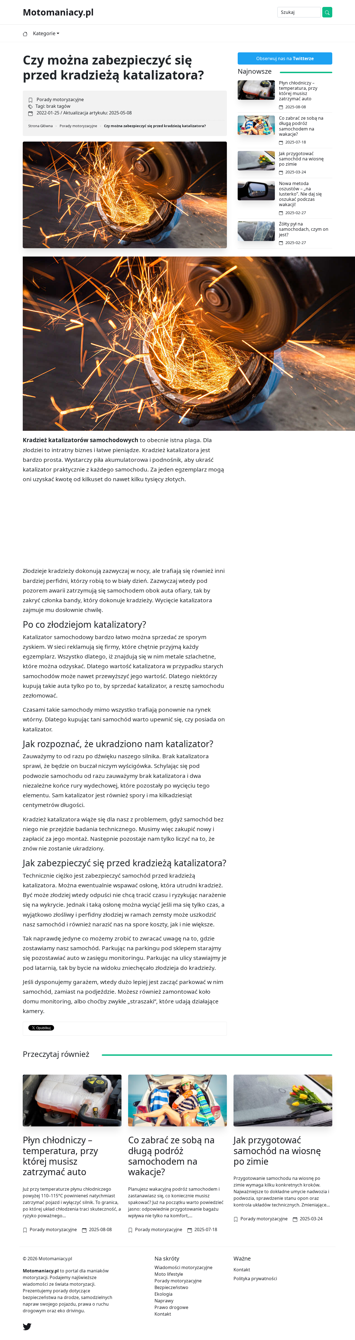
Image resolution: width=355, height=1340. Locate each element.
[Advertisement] (125, 527)
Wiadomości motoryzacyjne (183, 1267)
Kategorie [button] (44, 33)
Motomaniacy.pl (58, 12)
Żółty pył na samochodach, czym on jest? (303, 229)
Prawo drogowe (171, 1307)
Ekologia (163, 1294)
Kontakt (162, 1314)
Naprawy (163, 1301)
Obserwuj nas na (285, 58)
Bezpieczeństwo (171, 1287)
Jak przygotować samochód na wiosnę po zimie (301, 158)
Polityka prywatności (255, 1278)
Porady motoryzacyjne (60, 99)
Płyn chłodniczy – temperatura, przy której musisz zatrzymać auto (298, 91)
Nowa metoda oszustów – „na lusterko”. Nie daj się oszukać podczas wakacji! (300, 194)
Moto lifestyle (168, 1274)
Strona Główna (40, 125)
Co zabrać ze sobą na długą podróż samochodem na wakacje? (301, 126)
